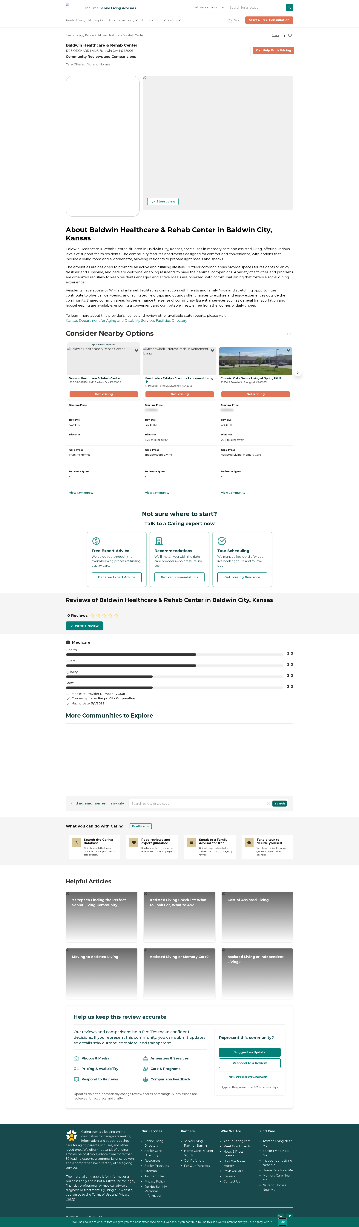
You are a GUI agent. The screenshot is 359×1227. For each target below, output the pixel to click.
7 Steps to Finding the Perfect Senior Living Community (99, 902)
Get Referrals (194, 1160)
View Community (81, 492)
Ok (282, 1222)
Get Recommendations (179, 577)
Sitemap (151, 1171)
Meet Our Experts (237, 1146)
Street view (166, 201)
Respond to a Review (250, 1063)
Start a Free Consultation (269, 20)
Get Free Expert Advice (116, 577)
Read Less (138, 826)
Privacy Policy (155, 1181)
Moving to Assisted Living (95, 957)
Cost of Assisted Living (248, 900)
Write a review (87, 626)
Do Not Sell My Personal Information (156, 1191)
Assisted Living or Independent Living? (256, 959)
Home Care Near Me (278, 1170)
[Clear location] (268, 804)
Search (280, 803)
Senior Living (74, 35)
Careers (229, 1176)
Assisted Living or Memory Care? (179, 957)
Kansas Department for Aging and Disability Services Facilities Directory (126, 321)
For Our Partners (197, 1166)
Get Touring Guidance (242, 577)
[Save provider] (290, 35)
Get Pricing (104, 394)
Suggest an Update (250, 1052)
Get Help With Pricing (273, 50)
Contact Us (231, 1181)
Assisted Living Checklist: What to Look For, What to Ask (178, 902)
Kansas (89, 35)
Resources (152, 1160)
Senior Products (157, 1166)
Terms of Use (101, 1194)
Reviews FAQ (233, 1171)
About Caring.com (237, 1141)
